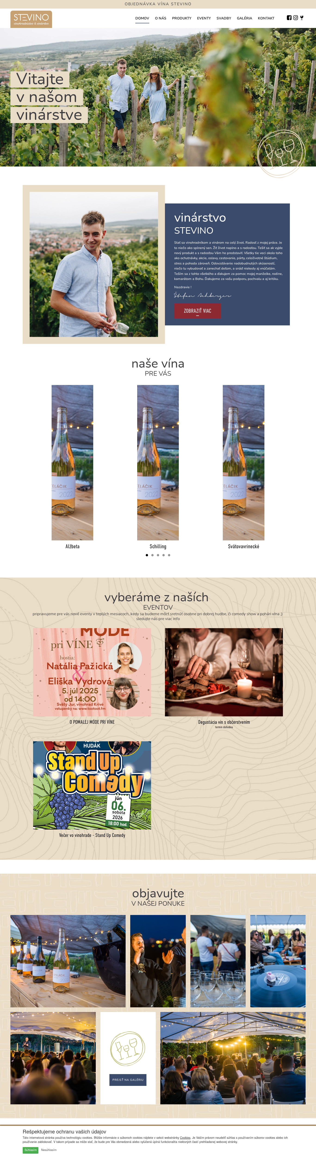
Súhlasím (31, 1150)
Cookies (185, 1138)
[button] (147, 555)
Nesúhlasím (48, 1150)
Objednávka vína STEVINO (158, 4)
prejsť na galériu (128, 1080)
